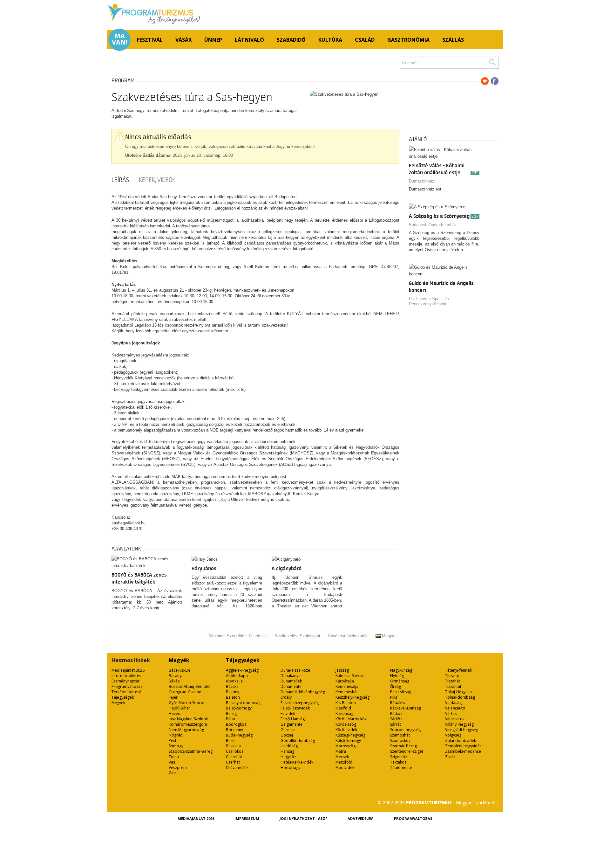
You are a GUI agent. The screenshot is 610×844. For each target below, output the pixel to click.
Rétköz (396, 713)
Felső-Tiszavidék (295, 708)
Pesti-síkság (400, 692)
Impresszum (246, 818)
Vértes (451, 713)
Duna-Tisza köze (295, 670)
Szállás (453, 39)
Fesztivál (150, 39)
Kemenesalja (347, 686)
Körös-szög (346, 724)
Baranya (176, 675)
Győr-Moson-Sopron (187, 702)
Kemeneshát (347, 692)
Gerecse (288, 729)
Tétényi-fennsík (458, 670)
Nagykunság (401, 670)
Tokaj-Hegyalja (458, 692)
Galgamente (291, 724)
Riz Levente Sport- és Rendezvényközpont (429, 301)
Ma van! (119, 39)
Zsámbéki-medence (463, 751)
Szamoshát (400, 735)
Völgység (453, 735)
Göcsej (287, 735)
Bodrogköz (236, 724)
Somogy (176, 746)
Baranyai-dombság (243, 702)
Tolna (174, 756)
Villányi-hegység (459, 724)
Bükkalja (233, 746)
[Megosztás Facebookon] (494, 81)
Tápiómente (401, 767)
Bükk (230, 740)
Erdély (286, 697)
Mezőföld (344, 762)
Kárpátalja (345, 681)
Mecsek (342, 756)
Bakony (232, 692)
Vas (172, 762)
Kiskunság (344, 713)
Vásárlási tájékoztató (347, 635)
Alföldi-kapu (237, 675)
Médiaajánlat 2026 (128, 670)
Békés (174, 681)
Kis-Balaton (346, 702)
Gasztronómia (408, 39)
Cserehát (234, 756)
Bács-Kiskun (179, 670)
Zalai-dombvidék (460, 740)
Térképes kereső (126, 692)
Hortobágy (290, 767)
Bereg (231, 713)
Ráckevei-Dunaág (405, 708)
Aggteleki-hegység (242, 670)
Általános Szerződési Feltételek (237, 635)
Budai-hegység (239, 735)
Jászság (342, 670)
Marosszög (346, 746)
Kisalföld (343, 708)
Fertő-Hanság (293, 719)
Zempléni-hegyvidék (463, 746)
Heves (174, 713)
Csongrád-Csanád (185, 692)
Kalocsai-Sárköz (350, 675)
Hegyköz (288, 756)
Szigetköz (398, 756)
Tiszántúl (453, 686)
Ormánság (399, 681)
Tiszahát (452, 681)
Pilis (393, 697)
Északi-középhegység (300, 702)
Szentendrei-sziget (406, 751)
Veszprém (178, 767)
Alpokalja (234, 681)
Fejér (173, 697)
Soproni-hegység (405, 729)
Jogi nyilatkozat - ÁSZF (303, 818)
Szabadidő (291, 39)
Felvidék (288, 713)
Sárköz (396, 719)
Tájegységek (123, 697)
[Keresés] (492, 63)
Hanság (287, 751)
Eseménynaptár (125, 681)
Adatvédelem (361, 818)
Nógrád (176, 735)
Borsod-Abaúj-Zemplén (190, 686)
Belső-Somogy (239, 708)
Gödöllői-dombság (298, 740)
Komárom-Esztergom (188, 724)
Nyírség (397, 675)
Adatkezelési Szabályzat (297, 635)
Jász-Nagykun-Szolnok (188, 719)
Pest (172, 740)
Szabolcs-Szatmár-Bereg (191, 751)
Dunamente (291, 686)
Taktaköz (398, 762)
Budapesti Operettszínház (433, 224)
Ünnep (213, 39)
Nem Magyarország (186, 729)
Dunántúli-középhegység (303, 692)
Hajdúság (289, 746)
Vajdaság (453, 702)
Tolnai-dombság (460, 697)
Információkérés (126, 675)
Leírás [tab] (120, 179)
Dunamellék (291, 681)
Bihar (230, 719)
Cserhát (233, 762)
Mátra (341, 751)
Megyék (118, 702)
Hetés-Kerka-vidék (297, 762)
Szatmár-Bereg (403, 746)
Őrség (395, 686)
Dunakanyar (291, 675)
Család (365, 39)
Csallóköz (234, 751)
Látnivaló (249, 39)
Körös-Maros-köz (351, 719)
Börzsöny (234, 729)
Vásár (183, 39)
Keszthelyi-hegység (352, 697)
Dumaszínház (421, 181)
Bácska (232, 686)
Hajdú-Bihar (179, 708)
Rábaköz (398, 702)
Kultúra (330, 39)
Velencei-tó (455, 708)
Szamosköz (400, 740)
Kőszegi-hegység (350, 735)
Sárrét (395, 724)
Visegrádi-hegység (461, 729)
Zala (173, 773)
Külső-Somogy (348, 740)
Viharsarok (454, 719)
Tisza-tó (452, 675)
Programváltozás (127, 686)
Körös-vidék (346, 729)
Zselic (450, 756)
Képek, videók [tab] (157, 179)
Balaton (233, 697)
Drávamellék (237, 767)
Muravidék (345, 767)
